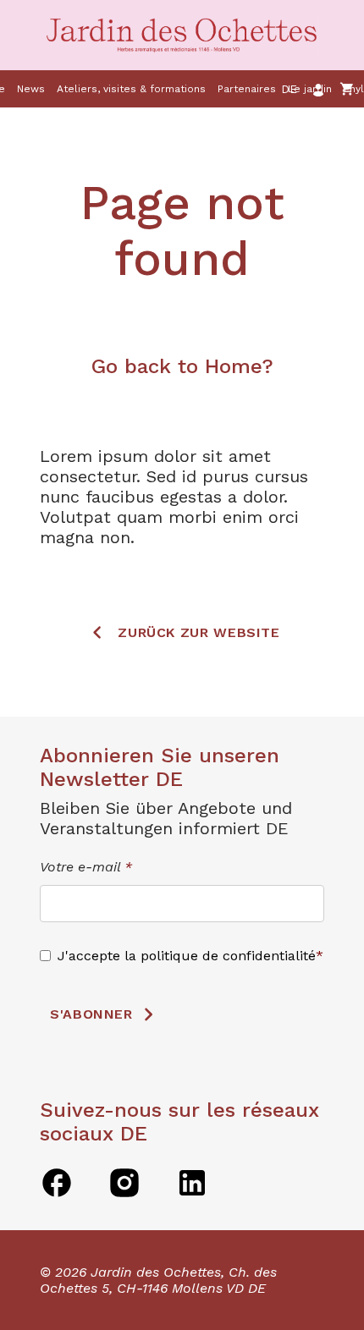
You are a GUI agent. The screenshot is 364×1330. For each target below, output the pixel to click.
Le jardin (310, 89)
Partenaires (247, 89)
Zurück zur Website (199, 632)
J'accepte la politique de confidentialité (187, 956)
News (31, 89)
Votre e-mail (86, 867)
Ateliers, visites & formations (131, 89)
